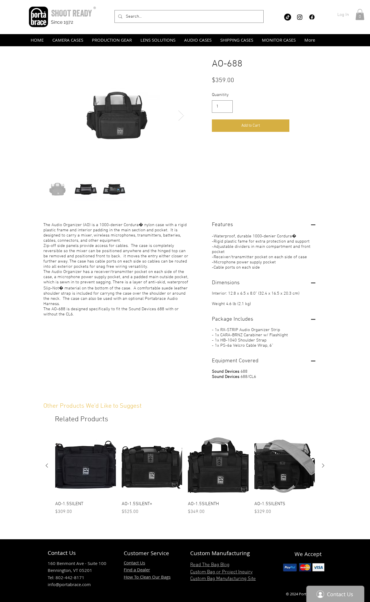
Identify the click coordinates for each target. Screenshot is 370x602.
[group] (185, 475)
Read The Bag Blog (210, 565)
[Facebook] (311, 17)
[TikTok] (287, 17)
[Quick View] (85, 465)
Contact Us (134, 563)
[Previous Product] (46, 465)
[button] (360, 14)
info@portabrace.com (69, 584)
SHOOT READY (71, 13)
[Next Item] (181, 115)
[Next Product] (323, 465)
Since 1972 (62, 22)
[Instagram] (299, 17)
